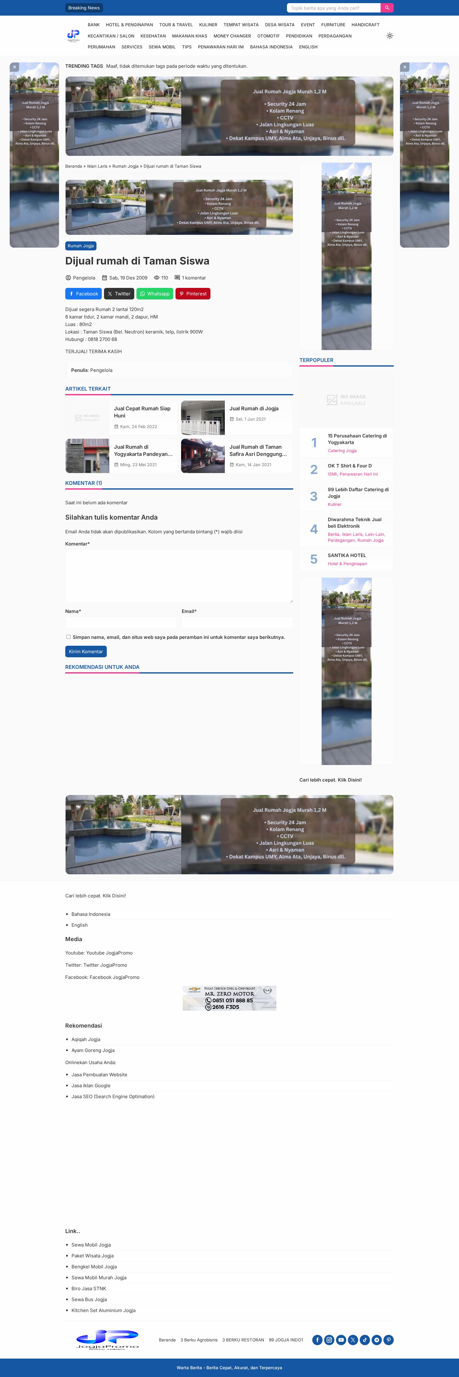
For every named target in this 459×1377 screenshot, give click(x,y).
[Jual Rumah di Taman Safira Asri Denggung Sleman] (203, 456)
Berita (333, 534)
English (308, 46)
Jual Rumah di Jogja (254, 409)
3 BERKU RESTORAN (243, 1339)
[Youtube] (341, 1340)
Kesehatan (153, 35)
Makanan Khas (189, 35)
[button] (387, 7)
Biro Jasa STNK (89, 1288)
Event (308, 24)
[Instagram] (329, 1340)
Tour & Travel (176, 24)
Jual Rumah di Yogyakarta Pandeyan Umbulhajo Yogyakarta (141, 454)
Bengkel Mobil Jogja (94, 1267)
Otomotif (268, 35)
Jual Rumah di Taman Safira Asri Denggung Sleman (256, 454)
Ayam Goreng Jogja (93, 1050)
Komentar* (77, 544)
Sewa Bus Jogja (89, 1299)
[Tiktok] (365, 1340)
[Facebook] (317, 1340)
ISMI (332, 474)
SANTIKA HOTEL (347, 555)
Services (131, 46)
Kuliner (208, 24)
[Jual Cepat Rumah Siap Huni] (87, 418)
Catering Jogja (342, 451)
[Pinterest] (388, 1340)
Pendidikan (299, 35)
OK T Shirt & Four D (350, 466)
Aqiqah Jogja (86, 1039)
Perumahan (101, 46)
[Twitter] (353, 1340)
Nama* (73, 611)
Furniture (333, 24)
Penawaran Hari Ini (221, 46)
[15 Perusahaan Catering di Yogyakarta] (346, 400)
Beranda (167, 1339)
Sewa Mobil (162, 46)
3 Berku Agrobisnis (199, 1339)
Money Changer (232, 35)
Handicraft (366, 24)
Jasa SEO (82, 1096)
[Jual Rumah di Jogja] (203, 418)
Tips (187, 46)
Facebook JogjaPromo (115, 977)
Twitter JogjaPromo (105, 965)
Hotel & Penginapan (129, 24)
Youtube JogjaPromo (109, 953)
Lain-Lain (374, 534)
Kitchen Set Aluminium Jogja (104, 1310)
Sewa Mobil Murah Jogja (99, 1278)
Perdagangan (335, 35)
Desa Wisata (280, 24)
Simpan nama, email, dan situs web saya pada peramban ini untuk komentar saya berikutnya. (179, 637)
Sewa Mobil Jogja (91, 1245)
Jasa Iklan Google (91, 1085)
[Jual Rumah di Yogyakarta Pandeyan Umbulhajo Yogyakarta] (87, 456)
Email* (189, 611)
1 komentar (194, 278)
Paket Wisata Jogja (93, 1256)
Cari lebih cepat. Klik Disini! (330, 780)
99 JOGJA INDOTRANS (292, 1339)
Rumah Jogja (81, 245)
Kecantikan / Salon (111, 35)
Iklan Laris (352, 534)
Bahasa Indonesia (271, 46)
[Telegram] (377, 1340)
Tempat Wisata (241, 24)
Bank (94, 24)
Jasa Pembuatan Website (99, 1075)
